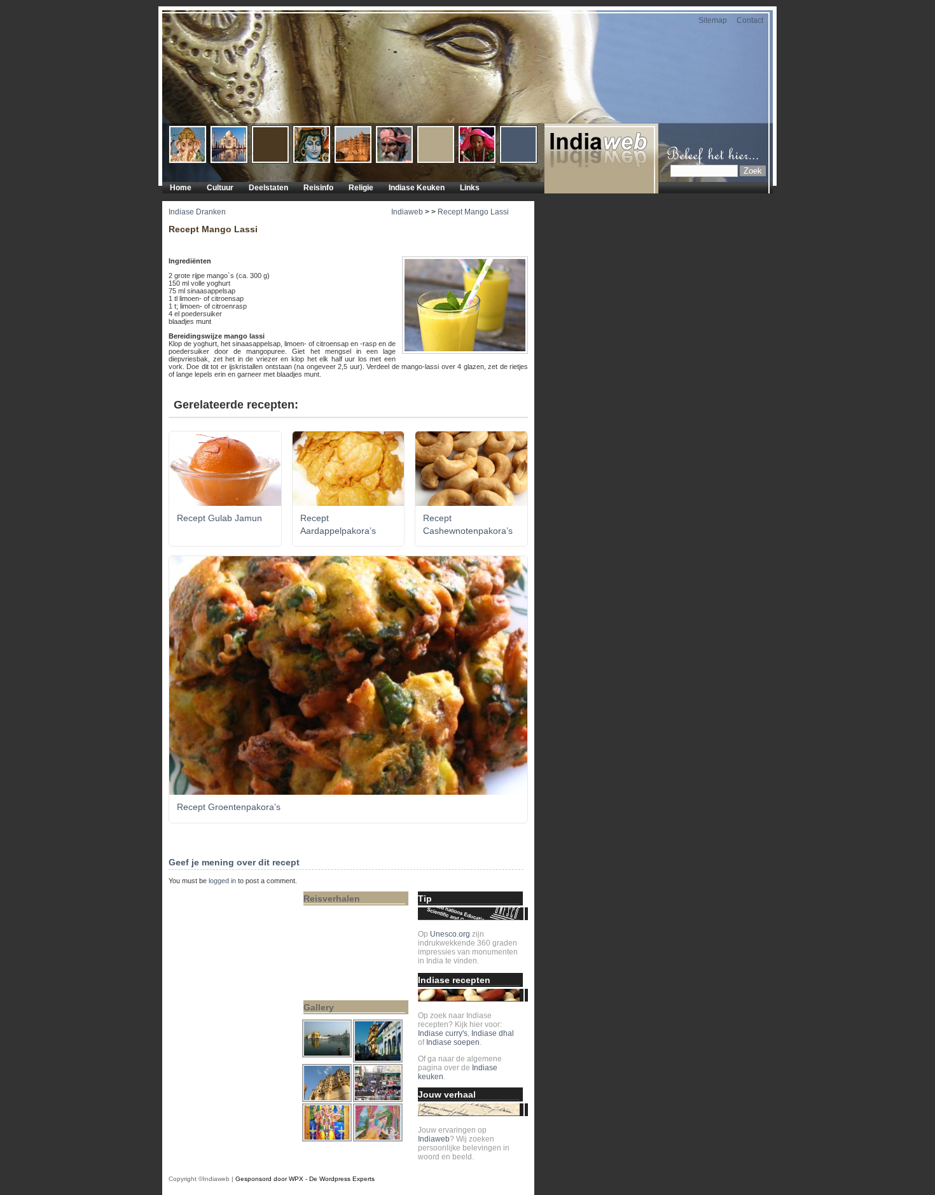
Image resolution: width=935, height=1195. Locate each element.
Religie (361, 187)
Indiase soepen (453, 1042)
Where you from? (338, 956)
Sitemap (712, 20)
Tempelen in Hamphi (344, 938)
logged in (222, 880)
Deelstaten (268, 187)
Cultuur (220, 187)
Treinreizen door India (346, 947)
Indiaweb (407, 211)
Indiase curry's (443, 1033)
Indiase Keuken (417, 187)
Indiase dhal (492, 1033)
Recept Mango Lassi (473, 211)
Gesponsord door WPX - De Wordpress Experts (305, 1178)
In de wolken (330, 911)
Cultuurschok (331, 920)
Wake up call (330, 974)
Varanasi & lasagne (342, 965)
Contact (750, 20)
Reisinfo (318, 187)
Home (180, 187)
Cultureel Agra (333, 929)
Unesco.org (450, 934)
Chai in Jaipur (332, 983)
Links (470, 187)
